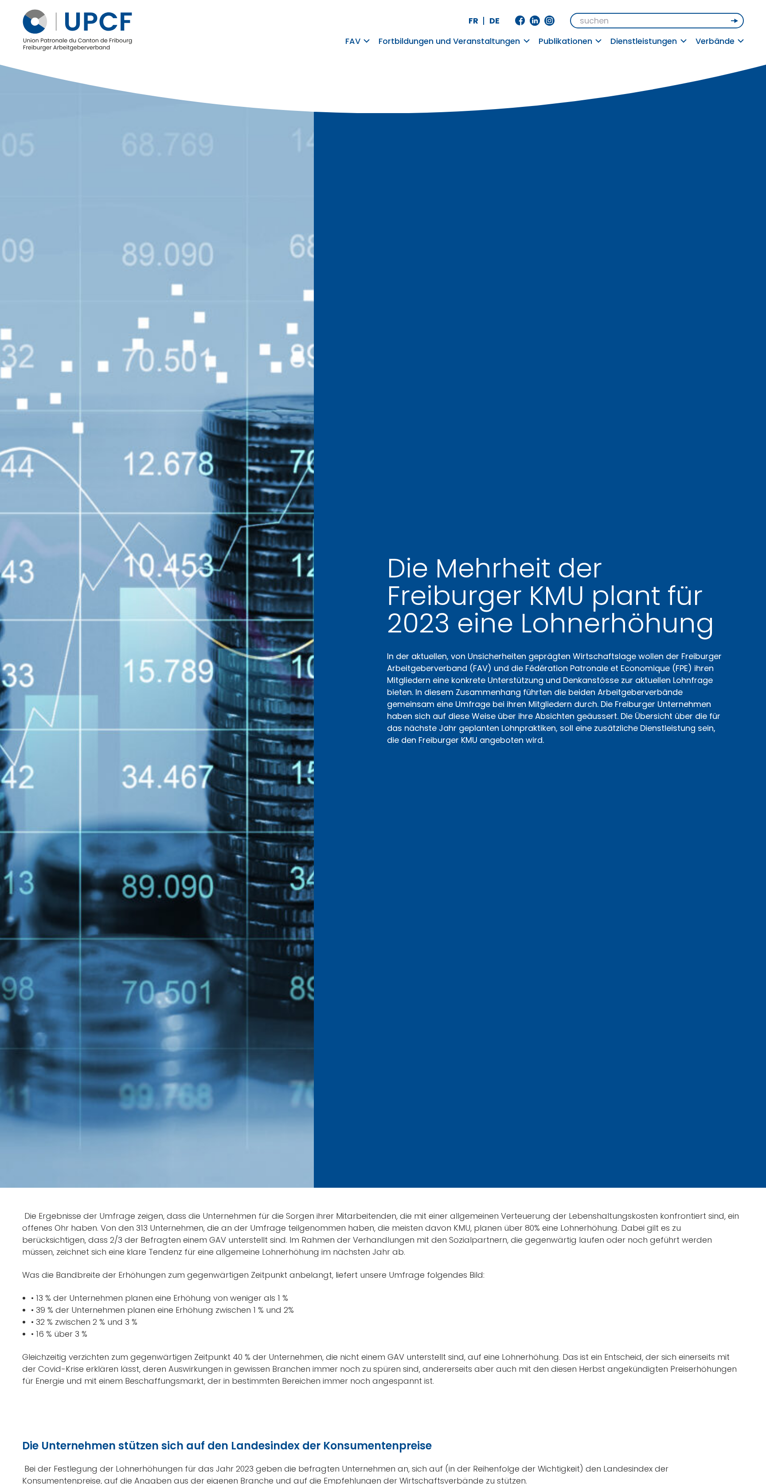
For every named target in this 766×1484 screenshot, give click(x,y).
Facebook (520, 21)
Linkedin (535, 21)
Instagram (549, 21)
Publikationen (565, 41)
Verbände (715, 41)
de (494, 20)
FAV (352, 41)
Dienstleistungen (643, 41)
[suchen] (735, 20)
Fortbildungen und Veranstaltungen (449, 41)
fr (473, 20)
